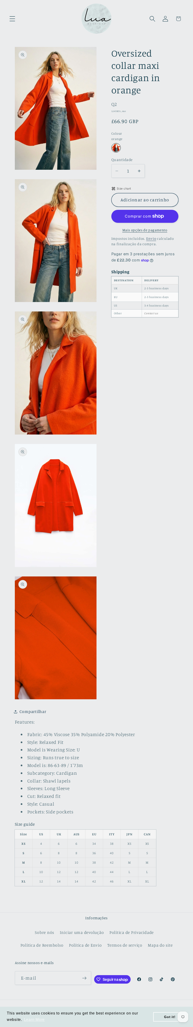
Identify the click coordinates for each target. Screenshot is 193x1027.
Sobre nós (44, 932)
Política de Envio (85, 945)
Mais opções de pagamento (144, 230)
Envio (151, 238)
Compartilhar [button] (33, 711)
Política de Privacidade (131, 932)
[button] (12, 18)
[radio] (116, 148)
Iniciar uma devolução (82, 932)
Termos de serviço (124, 945)
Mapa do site (160, 945)
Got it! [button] (169, 1017)
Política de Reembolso (42, 945)
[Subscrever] (84, 978)
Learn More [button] (34, 1020)
